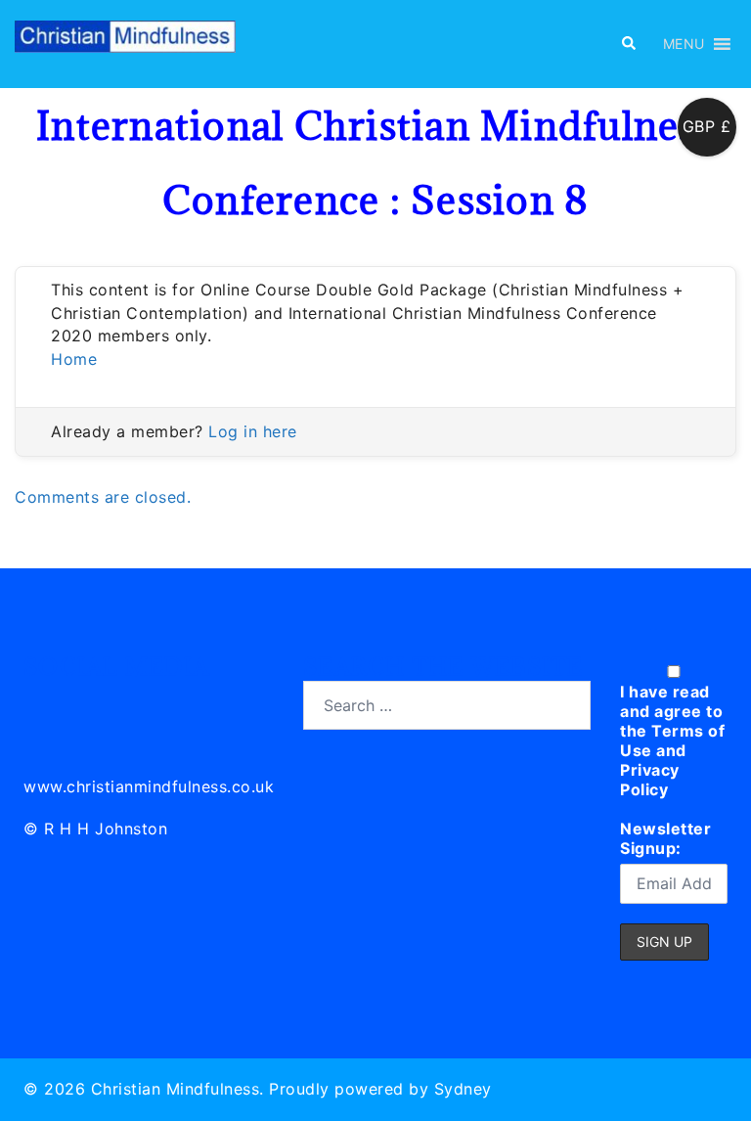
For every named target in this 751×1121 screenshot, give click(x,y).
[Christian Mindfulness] (125, 42)
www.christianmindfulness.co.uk (148, 786)
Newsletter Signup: (665, 838)
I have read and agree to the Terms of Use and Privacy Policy (672, 740)
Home (74, 359)
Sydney (463, 1089)
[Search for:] (447, 705)
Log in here (252, 431)
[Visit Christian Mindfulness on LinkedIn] (39, 702)
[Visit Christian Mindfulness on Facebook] (126, 702)
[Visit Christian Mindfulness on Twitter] (83, 702)
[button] (628, 44)
